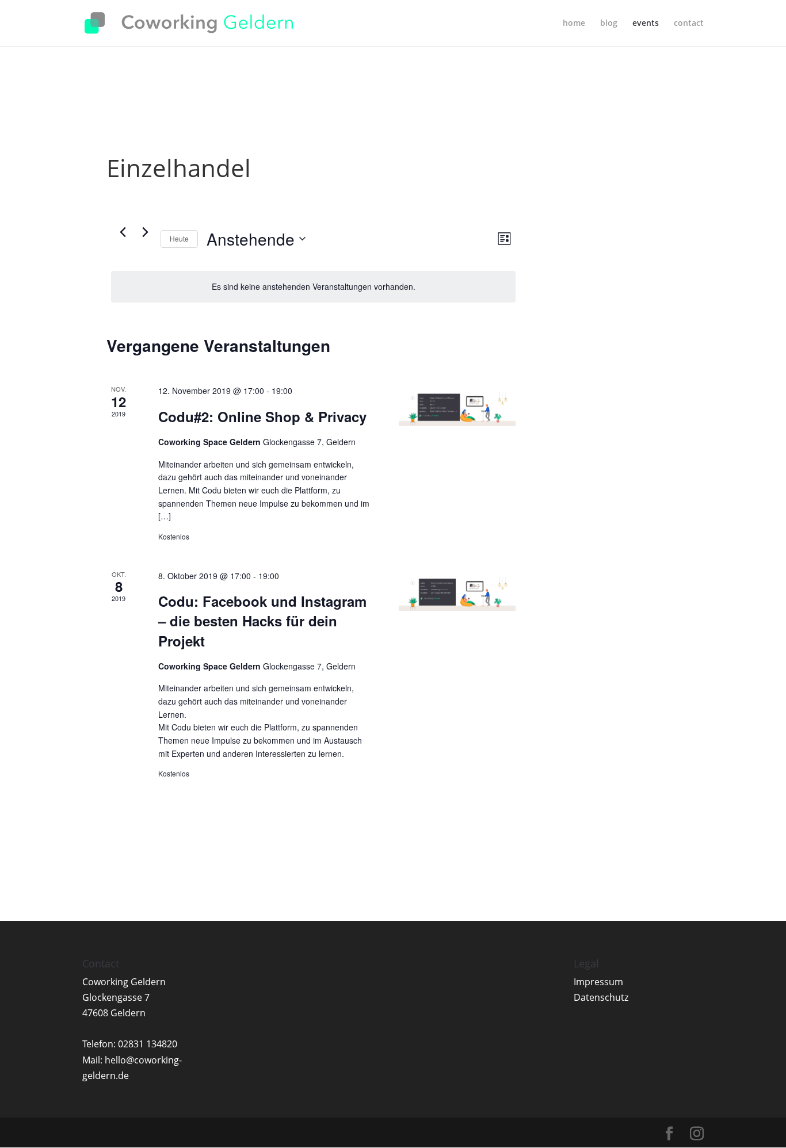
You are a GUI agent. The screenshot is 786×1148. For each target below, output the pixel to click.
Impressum (598, 981)
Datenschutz (601, 997)
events (645, 23)
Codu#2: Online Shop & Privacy (262, 416)
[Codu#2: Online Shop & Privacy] (457, 405)
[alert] (313, 287)
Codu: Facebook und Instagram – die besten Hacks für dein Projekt (262, 620)
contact (689, 23)
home (574, 23)
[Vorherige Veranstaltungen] (122, 232)
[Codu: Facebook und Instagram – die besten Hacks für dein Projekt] (457, 590)
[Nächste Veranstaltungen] (145, 232)
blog (608, 23)
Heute (179, 238)
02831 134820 (147, 1044)
